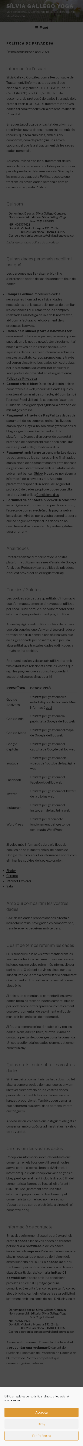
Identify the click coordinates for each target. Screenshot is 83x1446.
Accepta (41, 1412)
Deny (41, 1424)
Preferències (41, 1436)
